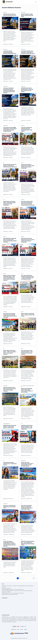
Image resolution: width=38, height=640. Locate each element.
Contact (21, 629)
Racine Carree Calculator (6, 588)
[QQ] (25, 626)
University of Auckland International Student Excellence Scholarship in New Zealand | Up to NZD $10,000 (9, 90)
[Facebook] (12, 626)
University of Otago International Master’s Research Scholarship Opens (9, 52)
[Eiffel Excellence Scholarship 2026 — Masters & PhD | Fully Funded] (28, 324)
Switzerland (5, 503)
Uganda (32, 385)
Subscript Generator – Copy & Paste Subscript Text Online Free (13, 593)
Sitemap (25, 629)
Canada (22, 86)
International (5, 125)
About (18, 629)
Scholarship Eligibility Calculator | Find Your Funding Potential (13, 589)
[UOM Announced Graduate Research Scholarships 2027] (10, 23)
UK (3, 162)
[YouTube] (18, 626)
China (22, 162)
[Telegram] (19, 626)
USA (24, 86)
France (4, 273)
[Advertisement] (19, 605)
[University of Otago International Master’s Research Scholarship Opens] (10, 61)
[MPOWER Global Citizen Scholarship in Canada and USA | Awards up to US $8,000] (28, 99)
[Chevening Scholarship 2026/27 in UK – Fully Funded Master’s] (10, 472)
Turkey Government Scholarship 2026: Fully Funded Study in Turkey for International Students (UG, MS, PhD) (9, 544)
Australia (5, 12)
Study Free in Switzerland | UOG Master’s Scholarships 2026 (9, 507)
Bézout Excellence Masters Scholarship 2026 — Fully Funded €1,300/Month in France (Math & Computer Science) (9, 278)
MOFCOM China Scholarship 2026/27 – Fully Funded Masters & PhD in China (9, 426)
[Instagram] (15, 626)
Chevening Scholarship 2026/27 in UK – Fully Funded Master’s (9, 463)
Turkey (4, 539)
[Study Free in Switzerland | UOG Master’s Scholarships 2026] (10, 516)
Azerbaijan (5, 311)
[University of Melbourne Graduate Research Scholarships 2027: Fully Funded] (28, 139)
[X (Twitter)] (14, 626)
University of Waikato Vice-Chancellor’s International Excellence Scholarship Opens (28, 52)
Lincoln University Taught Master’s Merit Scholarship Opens (27, 15)
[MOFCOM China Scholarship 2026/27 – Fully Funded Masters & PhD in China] (10, 435)
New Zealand (23, 12)
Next (33, 578)
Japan (22, 273)
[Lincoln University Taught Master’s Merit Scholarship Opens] (28, 24)
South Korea (5, 385)
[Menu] (35, 1)
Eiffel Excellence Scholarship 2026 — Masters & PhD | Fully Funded (27, 315)
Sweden (29, 385)
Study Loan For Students (6, 591)
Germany (22, 236)
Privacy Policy (13, 629)
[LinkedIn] (22, 626)
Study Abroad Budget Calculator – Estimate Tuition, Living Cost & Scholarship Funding (17, 590)
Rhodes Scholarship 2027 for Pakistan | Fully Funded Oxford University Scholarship (10, 165)
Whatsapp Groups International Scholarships (9, 594)
